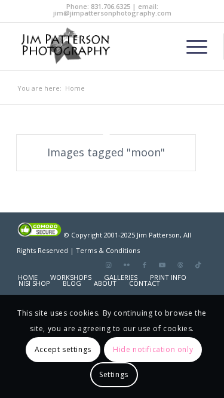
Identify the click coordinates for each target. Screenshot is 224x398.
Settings (113, 374)
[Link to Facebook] (145, 265)
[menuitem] (190, 46)
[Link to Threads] (180, 265)
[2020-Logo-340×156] (93, 46)
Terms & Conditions (108, 250)
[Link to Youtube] (162, 265)
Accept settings (63, 349)
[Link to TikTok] (198, 265)
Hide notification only (153, 349)
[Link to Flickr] (127, 265)
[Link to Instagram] (109, 265)
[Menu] (190, 46)
